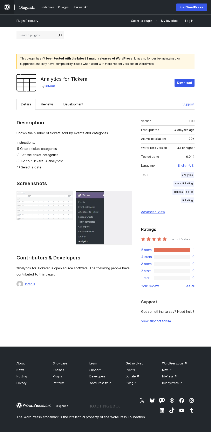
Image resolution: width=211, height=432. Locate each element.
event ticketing (184, 183)
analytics (187, 174)
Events (130, 370)
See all (190, 286)
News (20, 370)
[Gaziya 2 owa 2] (127, 196)
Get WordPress (191, 7)
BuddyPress (172, 383)
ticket (189, 191)
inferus (50, 86)
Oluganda (62, 405)
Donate (132, 376)
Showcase (60, 363)
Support (189, 104)
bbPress (169, 376)
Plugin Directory (27, 20)
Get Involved (134, 363)
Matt (167, 370)
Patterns (58, 383)
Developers (97, 376)
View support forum (156, 321)
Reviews (47, 104)
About (20, 363)
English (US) (186, 165)
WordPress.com (174, 363)
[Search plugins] (60, 35)
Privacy (21, 383)
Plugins (58, 376)
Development (73, 104)
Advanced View (153, 212)
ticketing (187, 200)
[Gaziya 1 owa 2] (67, 196)
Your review (150, 286)
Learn (93, 363)
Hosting (21, 376)
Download (184, 82)
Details (26, 104)
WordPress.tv (100, 383)
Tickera (178, 191)
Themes (58, 370)
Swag (131, 383)
